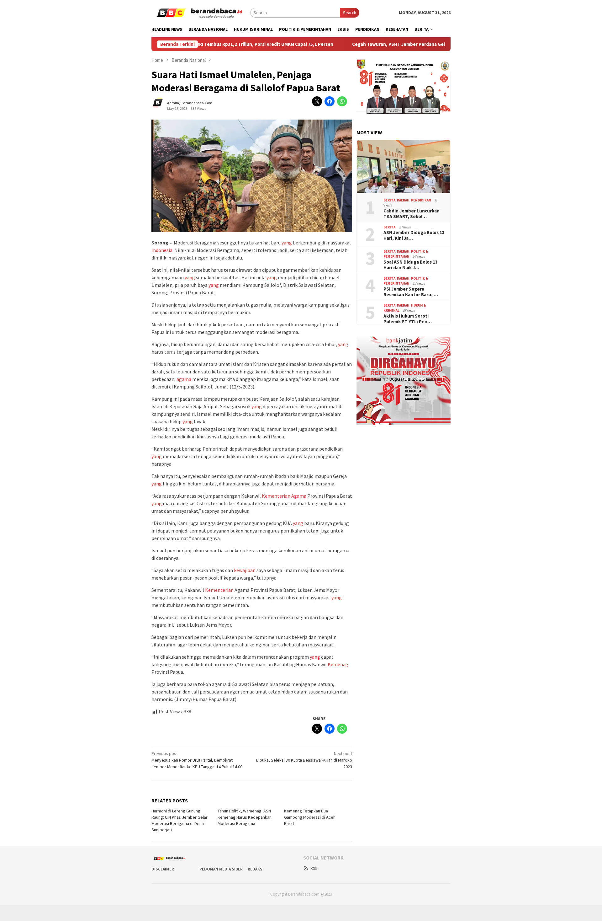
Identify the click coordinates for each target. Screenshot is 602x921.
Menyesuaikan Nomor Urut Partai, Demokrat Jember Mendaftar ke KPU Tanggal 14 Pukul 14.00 (196, 760)
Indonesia (161, 250)
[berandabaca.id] (200, 12)
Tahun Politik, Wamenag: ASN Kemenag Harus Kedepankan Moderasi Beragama (245, 817)
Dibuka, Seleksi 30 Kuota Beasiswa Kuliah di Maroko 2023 (304, 760)
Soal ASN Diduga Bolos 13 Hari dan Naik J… (410, 264)
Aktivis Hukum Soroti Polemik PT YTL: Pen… (407, 318)
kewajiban (245, 570)
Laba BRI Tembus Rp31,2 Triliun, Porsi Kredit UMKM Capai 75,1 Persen (234, 44)
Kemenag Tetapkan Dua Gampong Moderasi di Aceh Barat (309, 817)
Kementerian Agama (284, 496)
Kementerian (219, 590)
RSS (313, 868)
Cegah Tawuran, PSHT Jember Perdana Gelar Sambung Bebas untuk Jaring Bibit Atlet (419, 44)
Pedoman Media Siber (221, 869)
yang (287, 242)
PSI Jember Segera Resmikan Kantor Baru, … (410, 291)
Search (349, 12)
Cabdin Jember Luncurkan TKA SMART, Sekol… (411, 213)
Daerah (403, 200)
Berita (389, 200)
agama (184, 379)
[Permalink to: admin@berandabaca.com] (160, 105)
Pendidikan (421, 200)
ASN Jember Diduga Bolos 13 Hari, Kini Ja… (414, 235)
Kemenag (338, 664)
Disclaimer (162, 869)
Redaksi (256, 869)
